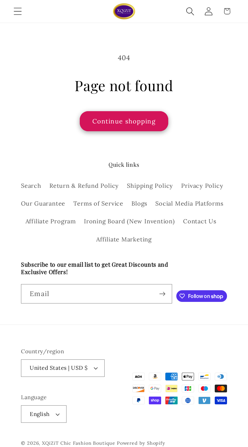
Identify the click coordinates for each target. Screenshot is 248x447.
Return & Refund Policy (84, 185)
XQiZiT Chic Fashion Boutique (78, 443)
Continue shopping (124, 121)
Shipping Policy (150, 185)
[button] (17, 11)
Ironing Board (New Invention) (129, 221)
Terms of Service (98, 203)
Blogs (139, 203)
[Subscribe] (162, 294)
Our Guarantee (43, 203)
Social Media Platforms (189, 203)
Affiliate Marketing (124, 239)
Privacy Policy (202, 185)
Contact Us (199, 221)
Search (31, 185)
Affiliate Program (51, 221)
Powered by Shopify (141, 443)
